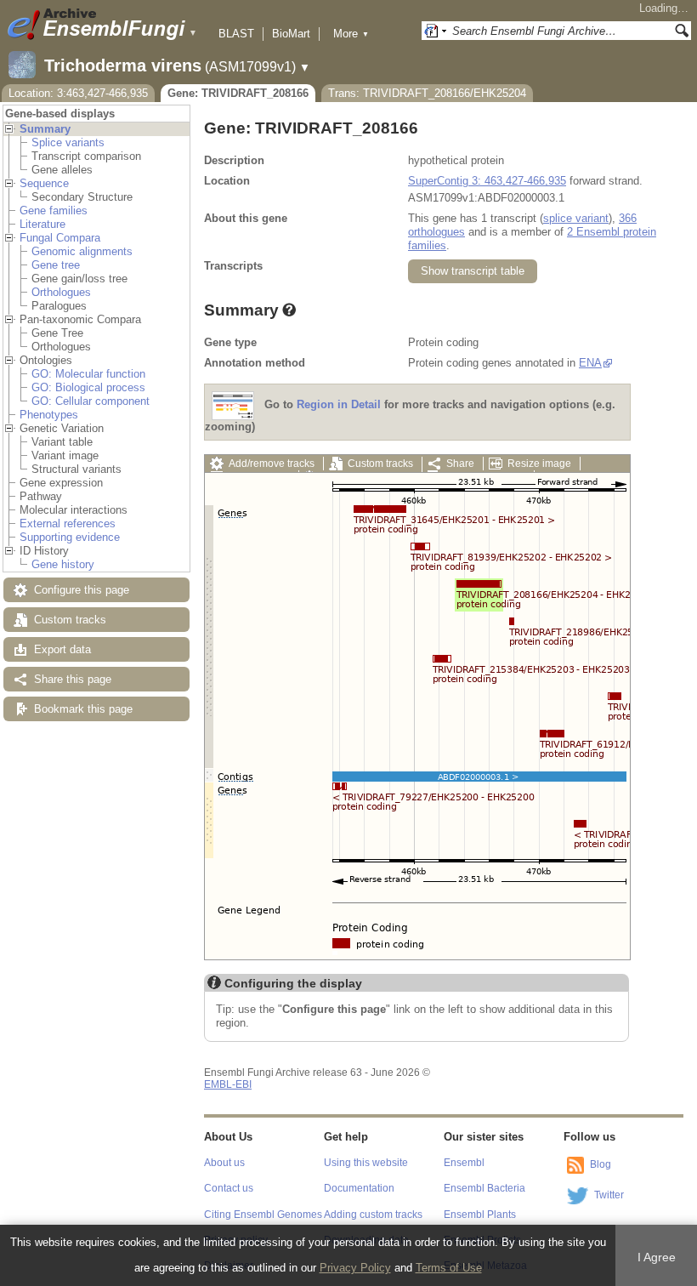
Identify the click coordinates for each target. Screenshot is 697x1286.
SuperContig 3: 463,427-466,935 (487, 180)
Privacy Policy (355, 1267)
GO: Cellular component (90, 401)
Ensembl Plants (480, 1214)
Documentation (359, 1188)
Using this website (366, 1163)
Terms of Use (449, 1267)
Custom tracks (70, 619)
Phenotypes (49, 414)
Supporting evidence (70, 537)
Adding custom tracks (373, 1214)
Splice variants (68, 142)
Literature (42, 224)
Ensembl (464, 1163)
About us (224, 1163)
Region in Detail (339, 405)
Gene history (62, 564)
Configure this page (81, 589)
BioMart (291, 33)
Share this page (72, 679)
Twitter (609, 1195)
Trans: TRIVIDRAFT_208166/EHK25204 (427, 93)
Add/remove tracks (271, 463)
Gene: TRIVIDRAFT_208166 (238, 93)
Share (460, 463)
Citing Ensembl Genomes (263, 1214)
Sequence (44, 183)
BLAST (236, 33)
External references (68, 523)
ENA (590, 362)
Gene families (54, 210)
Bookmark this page (83, 709)
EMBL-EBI (228, 1084)
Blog (600, 1164)
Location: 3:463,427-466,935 (78, 93)
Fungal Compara (60, 237)
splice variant (576, 218)
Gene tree (55, 265)
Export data (62, 649)
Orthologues (61, 292)
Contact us (228, 1188)
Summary (45, 128)
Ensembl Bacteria (484, 1188)
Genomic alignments (82, 251)
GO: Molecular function (88, 373)
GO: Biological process (88, 387)
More (351, 33)
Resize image (539, 463)
